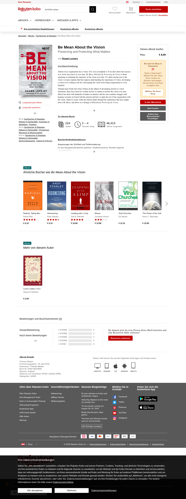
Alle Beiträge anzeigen (91, 426)
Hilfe (166, 2)
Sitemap (23, 420)
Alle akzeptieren (35, 490)
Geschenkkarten (153, 2)
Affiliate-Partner (57, 397)
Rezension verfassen (120, 338)
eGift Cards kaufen (27, 412)
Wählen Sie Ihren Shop (153, 92)
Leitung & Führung (44, 141)
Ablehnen (71, 490)
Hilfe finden (24, 416)
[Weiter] (166, 204)
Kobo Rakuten (29, 9)
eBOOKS (23, 20)
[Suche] (92, 9)
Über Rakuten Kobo (27, 393)
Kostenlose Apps (26, 409)
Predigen (33, 124)
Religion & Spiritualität (28, 122)
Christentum (44, 130)
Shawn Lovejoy (70, 58)
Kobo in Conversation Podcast (32, 401)
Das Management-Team (29, 397)
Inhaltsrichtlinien (158, 444)
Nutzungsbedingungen (98, 444)
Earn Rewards (24, 2)
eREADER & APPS (68, 20)
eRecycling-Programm (29, 405)
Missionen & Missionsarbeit (30, 133)
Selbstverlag (56, 393)
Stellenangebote (58, 401)
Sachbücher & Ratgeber (34, 119)
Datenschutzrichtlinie (118, 444)
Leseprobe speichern (31, 107)
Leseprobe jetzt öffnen (32, 102)
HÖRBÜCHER (43, 20)
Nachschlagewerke (27, 141)
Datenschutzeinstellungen (139, 444)
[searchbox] (69, 9)
